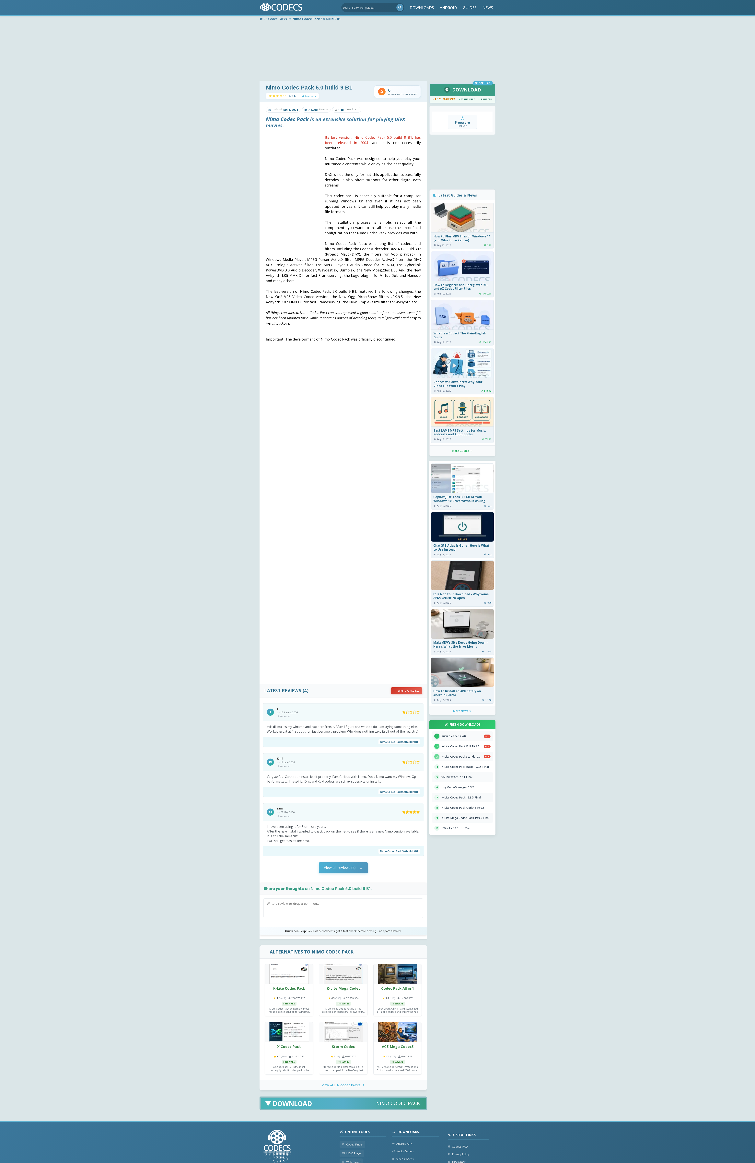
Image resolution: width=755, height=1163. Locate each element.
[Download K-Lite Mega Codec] (343, 974)
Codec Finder (354, 1144)
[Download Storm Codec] (343, 1032)
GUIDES (470, 7)
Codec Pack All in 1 (397, 988)
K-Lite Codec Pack (289, 988)
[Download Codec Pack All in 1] (397, 974)
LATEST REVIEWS (282, 691)
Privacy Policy (460, 1154)
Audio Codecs (405, 1151)
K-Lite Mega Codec (343, 988)
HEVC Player (354, 1153)
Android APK (404, 1143)
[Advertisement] (377, 51)
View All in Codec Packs (341, 1085)
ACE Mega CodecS (397, 1046)
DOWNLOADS (422, 7)
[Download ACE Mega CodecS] (397, 1032)
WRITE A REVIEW (408, 690)
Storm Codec (343, 1046)
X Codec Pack (289, 1046)
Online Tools (357, 1132)
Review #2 (285, 766)
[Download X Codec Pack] (289, 1032)
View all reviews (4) (339, 867)
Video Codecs (405, 1159)
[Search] (399, 7)
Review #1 (285, 716)
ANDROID (448, 7)
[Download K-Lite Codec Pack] (289, 974)
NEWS (487, 7)
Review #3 (285, 816)
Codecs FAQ (460, 1146)
